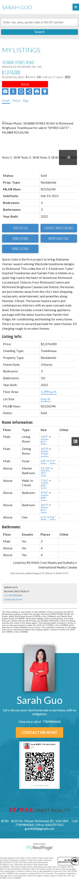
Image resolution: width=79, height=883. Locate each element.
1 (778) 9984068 (13, 595)
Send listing (20, 238)
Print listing (20, 248)
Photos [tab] (16, 100)
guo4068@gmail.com (39, 828)
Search (39, 32)
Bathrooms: (11, 527)
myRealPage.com (39, 848)
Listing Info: (12, 336)
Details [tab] (6, 100)
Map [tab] (26, 100)
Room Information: (17, 422)
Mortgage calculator (59, 238)
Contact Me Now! (39, 732)
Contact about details (59, 227)
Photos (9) (20, 227)
